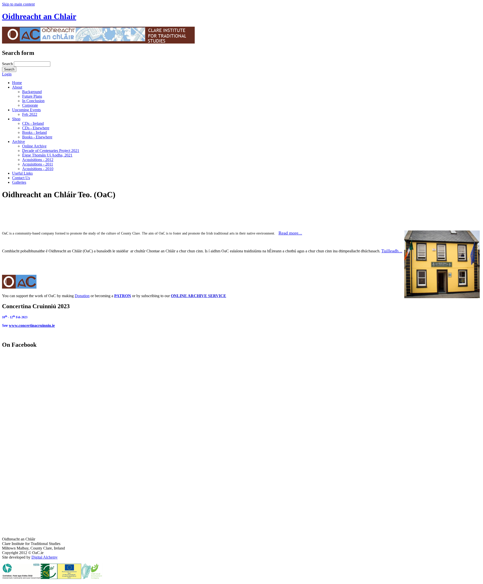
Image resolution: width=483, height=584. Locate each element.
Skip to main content (18, 4)
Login (7, 74)
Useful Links (22, 173)
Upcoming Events (26, 110)
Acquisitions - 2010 (37, 169)
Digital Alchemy (44, 557)
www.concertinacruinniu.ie (32, 325)
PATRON (122, 296)
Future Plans (32, 96)
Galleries (19, 182)
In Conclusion (33, 101)
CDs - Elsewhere (35, 128)
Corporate (30, 105)
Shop (16, 119)
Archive (18, 141)
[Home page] (98, 42)
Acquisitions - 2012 (37, 160)
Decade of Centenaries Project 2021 (50, 150)
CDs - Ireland (33, 123)
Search (8, 64)
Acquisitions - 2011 (37, 164)
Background (32, 92)
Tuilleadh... (391, 250)
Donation (82, 296)
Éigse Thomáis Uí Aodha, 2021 (47, 155)
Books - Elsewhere (37, 137)
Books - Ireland (34, 132)
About (17, 87)
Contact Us (21, 178)
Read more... (290, 233)
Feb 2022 (29, 114)
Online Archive (34, 146)
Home (17, 83)
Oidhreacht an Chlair (39, 16)
